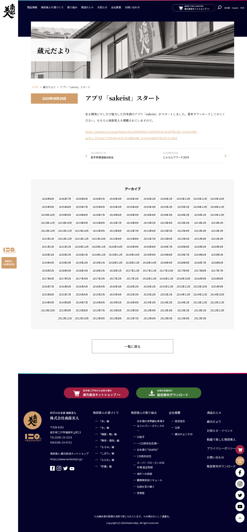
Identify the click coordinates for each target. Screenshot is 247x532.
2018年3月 (82, 270)
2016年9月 (200, 278)
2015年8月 (48, 294)
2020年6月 (183, 246)
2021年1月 (65, 246)
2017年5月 (65, 278)
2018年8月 (183, 262)
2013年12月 (200, 302)
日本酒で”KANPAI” (147, 449)
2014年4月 (132, 302)
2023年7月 (115, 223)
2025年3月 (149, 207)
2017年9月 (183, 270)
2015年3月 (132, 294)
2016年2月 (132, 286)
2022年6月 (149, 231)
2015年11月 (183, 286)
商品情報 (32, 7)
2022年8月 (115, 231)
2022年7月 (132, 231)
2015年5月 (99, 294)
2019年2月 (82, 262)
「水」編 (104, 427)
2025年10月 (217, 198)
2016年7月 (48, 286)
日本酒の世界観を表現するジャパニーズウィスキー (151, 425)
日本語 (227, 7)
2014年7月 (82, 302)
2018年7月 (200, 262)
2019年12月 (99, 254)
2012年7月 (132, 318)
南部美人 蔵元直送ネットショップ (69, 453)
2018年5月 (48, 270)
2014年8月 (65, 302)
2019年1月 (99, 262)
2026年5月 (99, 198)
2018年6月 (217, 262)
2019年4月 (48, 262)
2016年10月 (183, 278)
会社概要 (116, 7)
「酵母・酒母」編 (109, 440)
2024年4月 (149, 215)
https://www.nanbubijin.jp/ (66, 459)
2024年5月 (132, 215)
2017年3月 (99, 278)
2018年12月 (115, 262)
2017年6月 (48, 278)
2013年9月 (65, 310)
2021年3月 (217, 238)
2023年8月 (99, 223)
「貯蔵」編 (105, 466)
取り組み (72, 7)
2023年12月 (217, 215)
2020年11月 (99, 246)
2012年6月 (149, 318)
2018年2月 (99, 270)
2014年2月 (166, 302)
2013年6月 (115, 310)
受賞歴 (140, 493)
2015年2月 (149, 294)
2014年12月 (183, 294)
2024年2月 (183, 215)
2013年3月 (166, 310)
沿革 (177, 427)
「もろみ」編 (106, 447)
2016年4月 (99, 286)
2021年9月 (115, 238)
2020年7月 (166, 246)
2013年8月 (82, 310)
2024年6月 (115, 215)
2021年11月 (82, 238)
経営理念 (180, 421)
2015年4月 (115, 294)
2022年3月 (200, 231)
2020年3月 (48, 254)
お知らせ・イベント (220, 430)
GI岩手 (140, 437)
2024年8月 (82, 215)
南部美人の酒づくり (52, 7)
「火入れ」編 (106, 460)
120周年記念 (144, 456)
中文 (242, 7)
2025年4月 (132, 207)
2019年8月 (166, 254)
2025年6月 (99, 207)
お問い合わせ (132, 7)
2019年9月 (149, 254)
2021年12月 (65, 238)
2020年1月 (82, 254)
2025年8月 (65, 207)
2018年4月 (65, 270)
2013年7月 (99, 310)
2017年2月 (115, 278)
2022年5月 (166, 231)
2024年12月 (200, 207)
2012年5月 (166, 318)
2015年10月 (200, 286)
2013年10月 (48, 310)
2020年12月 (82, 246)
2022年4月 (183, 231)
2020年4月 (217, 246)
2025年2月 (166, 207)
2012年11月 (65, 318)
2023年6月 (132, 223)
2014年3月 (149, 302)
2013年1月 (200, 310)
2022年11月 (65, 231)
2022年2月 (217, 231)
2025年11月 (200, 198)
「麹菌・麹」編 (108, 434)
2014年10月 (217, 294)
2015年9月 (217, 286)
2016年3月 (115, 286)
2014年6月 (99, 302)
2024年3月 (166, 215)
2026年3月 (132, 198)
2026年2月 (149, 198)
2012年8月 (115, 318)
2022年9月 (99, 231)
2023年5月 (149, 223)
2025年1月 (183, 207)
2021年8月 (132, 238)
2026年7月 (65, 198)
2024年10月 (48, 215)
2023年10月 (65, 223)
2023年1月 (217, 223)
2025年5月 (115, 207)
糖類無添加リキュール (149, 480)
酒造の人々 (87, 7)
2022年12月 (48, 231)
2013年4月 (149, 310)
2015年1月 (166, 294)
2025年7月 (82, 207)
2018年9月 (166, 262)
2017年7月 (217, 270)
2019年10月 (132, 254)
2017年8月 (200, 270)
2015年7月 (65, 294)
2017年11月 (149, 270)
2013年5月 (132, 310)
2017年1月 (132, 278)
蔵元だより (214, 421)
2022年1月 (48, 238)
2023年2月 (200, 223)
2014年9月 (48, 302)
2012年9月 (99, 318)
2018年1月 (115, 270)
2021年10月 (99, 238)
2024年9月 (65, 215)
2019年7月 (183, 254)
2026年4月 (115, 198)
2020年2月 (65, 254)
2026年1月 (166, 198)
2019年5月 (217, 254)
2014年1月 (183, 302)
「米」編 (104, 421)
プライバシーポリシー (221, 448)
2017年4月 (82, 278)
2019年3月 (65, 262)
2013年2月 (183, 310)
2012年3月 (200, 318)
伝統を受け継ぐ (146, 486)
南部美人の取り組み (144, 413)
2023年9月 (82, 223)
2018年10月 (149, 262)
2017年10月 (166, 270)
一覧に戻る (132, 346)
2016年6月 (65, 286)
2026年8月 (48, 198)
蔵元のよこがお (184, 434)
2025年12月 (183, 198)
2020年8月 (149, 246)
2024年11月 (217, 207)
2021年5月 (183, 238)
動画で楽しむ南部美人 (221, 439)
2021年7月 (149, 238)
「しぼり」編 (106, 453)
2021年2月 (48, 246)
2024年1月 (200, 215)
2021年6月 (166, 238)
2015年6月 (82, 294)
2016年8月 (217, 278)
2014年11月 (200, 294)
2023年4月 (166, 223)
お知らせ (102, 7)
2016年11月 (166, 278)
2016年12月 (149, 278)
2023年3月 (183, 223)
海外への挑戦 (144, 473)
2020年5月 (200, 246)
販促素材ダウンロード (221, 466)
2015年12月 (166, 286)
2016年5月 (82, 286)
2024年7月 (99, 215)
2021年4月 (200, 238)
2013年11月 (217, 302)
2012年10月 (82, 318)
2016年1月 (149, 286)
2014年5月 (115, 302)
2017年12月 (132, 270)
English (235, 7)
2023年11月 (48, 223)
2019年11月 (115, 254)
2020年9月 (132, 246)
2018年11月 (132, 262)
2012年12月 (217, 310)
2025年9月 (48, 207)
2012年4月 (183, 318)
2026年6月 (82, 198)
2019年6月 (200, 254)
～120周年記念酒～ (148, 443)
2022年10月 (82, 231)
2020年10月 (115, 246)
